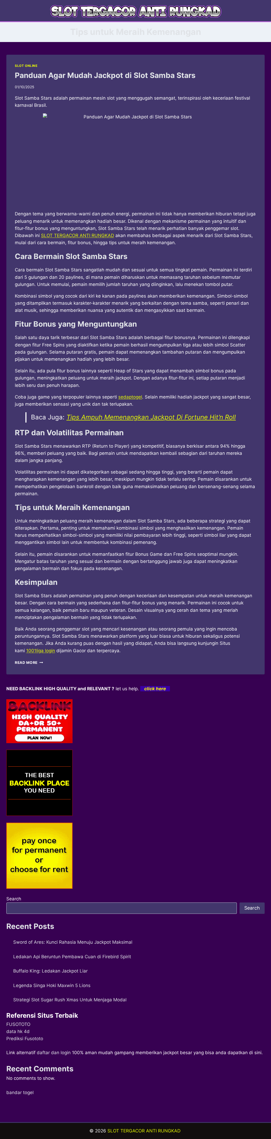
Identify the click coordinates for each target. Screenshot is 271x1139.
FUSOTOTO (18, 1024)
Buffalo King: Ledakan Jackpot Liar (50, 971)
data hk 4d (18, 1031)
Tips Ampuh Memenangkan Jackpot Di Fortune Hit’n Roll (151, 417)
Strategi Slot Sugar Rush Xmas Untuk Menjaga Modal (70, 999)
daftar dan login (54, 1052)
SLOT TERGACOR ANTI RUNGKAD (144, 1130)
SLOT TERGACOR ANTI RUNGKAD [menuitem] (77, 235)
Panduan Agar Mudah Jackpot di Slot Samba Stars (105, 75)
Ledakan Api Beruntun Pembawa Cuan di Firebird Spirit (72, 956)
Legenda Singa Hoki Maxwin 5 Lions (52, 985)
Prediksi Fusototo (24, 1038)
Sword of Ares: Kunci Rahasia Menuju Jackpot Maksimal (72, 942)
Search (13, 898)
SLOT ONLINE (26, 66)
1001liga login (40, 650)
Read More (29, 662)
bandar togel (20, 1092)
